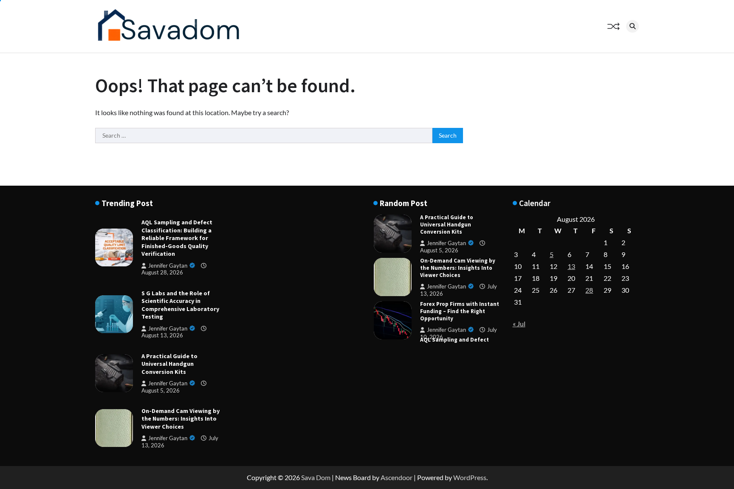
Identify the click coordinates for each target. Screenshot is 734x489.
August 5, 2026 (439, 250)
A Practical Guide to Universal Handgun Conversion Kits (169, 364)
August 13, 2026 (162, 335)
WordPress (469, 477)
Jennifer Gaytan (167, 266)
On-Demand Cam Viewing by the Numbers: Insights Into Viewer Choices (180, 418)
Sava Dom (315, 477)
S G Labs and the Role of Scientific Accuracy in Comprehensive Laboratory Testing (180, 305)
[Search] (632, 26)
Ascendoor (396, 477)
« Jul (519, 323)
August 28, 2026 (162, 272)
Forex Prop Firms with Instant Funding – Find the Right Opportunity (459, 311)
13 (571, 266)
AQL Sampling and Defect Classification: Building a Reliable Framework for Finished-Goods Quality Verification (176, 237)
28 (589, 290)
